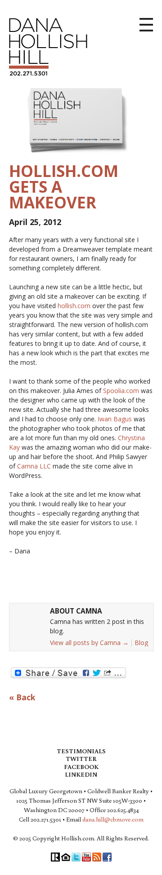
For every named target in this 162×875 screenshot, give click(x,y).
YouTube (86, 857)
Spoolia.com (122, 390)
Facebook (81, 767)
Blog (141, 642)
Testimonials (81, 751)
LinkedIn (81, 774)
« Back (22, 698)
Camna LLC (35, 466)
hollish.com (74, 305)
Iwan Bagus (116, 419)
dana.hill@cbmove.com (113, 819)
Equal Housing (65, 857)
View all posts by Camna (89, 642)
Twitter (81, 759)
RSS (96, 857)
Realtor (55, 857)
